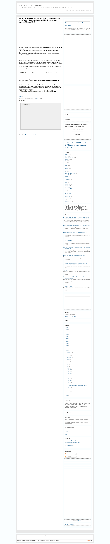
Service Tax (67, 159)
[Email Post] (41, 98)
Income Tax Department (69, 445)
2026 (67, 327)
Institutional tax (68, 177)
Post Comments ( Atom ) (30, 134)
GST (66, 160)
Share (20, 96)
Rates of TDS (67, 184)
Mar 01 (69, 387)
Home (67, 10)
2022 (67, 331)
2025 (67, 329)
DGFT (66, 190)
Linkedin (66, 431)
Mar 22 (69, 371)
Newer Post (21, 132)
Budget (66, 165)
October (68, 355)
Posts (67, 454)
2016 (67, 341)
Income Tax (67, 156)
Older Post (59, 132)
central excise (67, 187)
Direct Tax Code (68, 193)
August (68, 359)
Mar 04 (69, 383)
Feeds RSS (88, 10)
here (54, 90)
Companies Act (68, 179)
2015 (67, 343)
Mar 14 (69, 378)
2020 (67, 334)
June (68, 362)
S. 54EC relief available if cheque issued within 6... (77, 385)
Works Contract (68, 167)
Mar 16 (69, 376)
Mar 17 (69, 375)
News (66, 170)
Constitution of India (68, 188)
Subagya (34, 540)
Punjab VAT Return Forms (70, 173)
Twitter (66, 434)
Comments (68, 456)
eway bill (66, 176)
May (68, 364)
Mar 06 (69, 382)
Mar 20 (69, 373)
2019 (67, 336)
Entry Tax (67, 168)
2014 (67, 345)
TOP (91, 540)
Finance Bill (67, 194)
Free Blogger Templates (45, 540)
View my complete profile (71, 316)
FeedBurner (80, 137)
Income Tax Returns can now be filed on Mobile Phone (74, 255)
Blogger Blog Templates (54, 540)
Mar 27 (69, 369)
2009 (67, 395)
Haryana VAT (67, 196)
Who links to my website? (69, 524)
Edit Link (72, 10)
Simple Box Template (26, 540)
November (69, 353)
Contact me (77, 10)
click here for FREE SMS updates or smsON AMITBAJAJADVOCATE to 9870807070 (77, 145)
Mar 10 (69, 380)
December (69, 352)
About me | (19, 540)
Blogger (79, 520)
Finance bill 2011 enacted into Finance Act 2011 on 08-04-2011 (75, 232)
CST (66, 162)
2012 (67, 348)
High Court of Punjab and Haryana (71, 443)
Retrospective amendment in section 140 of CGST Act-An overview (76, 225)
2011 (67, 350)
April (68, 366)
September (69, 357)
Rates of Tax (67, 185)
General (66, 163)
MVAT (66, 182)
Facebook (67, 429)
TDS (66, 171)
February (69, 389)
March (68, 368)
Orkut (66, 432)
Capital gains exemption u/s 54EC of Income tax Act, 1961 (74, 270)
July (68, 361)
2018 (67, 338)
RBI (65, 199)
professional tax (68, 201)
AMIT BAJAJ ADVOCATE (33, 5)
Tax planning (67, 174)
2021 (67, 332)
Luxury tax (67, 198)
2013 (67, 347)
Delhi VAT (67, 191)
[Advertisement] (32, 35)
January (68, 391)
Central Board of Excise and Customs (72, 440)
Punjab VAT (67, 154)
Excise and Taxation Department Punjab (72, 442)
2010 (67, 393)
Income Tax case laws (69, 157)
